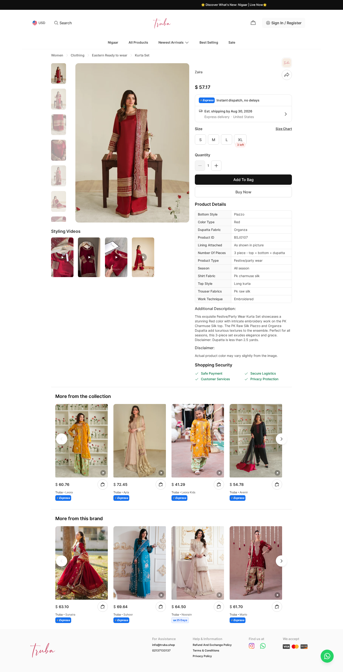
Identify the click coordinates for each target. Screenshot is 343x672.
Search (66, 23)
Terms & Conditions (206, 650)
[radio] (200, 139)
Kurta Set (142, 55)
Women (57, 55)
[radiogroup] (243, 139)
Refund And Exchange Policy (212, 645)
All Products (138, 42)
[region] (58, 142)
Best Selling (209, 42)
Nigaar (113, 42)
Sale (231, 42)
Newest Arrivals (171, 42)
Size (198, 128)
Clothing (77, 55)
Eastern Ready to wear (109, 55)
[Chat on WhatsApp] (327, 656)
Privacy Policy (202, 656)
